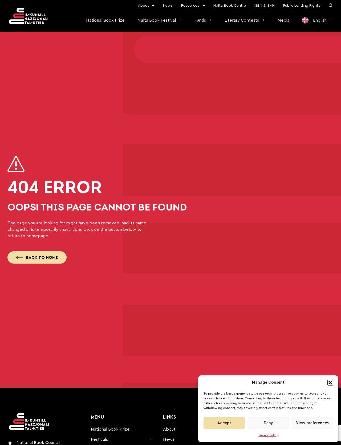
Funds (200, 20)
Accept (224, 423)
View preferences (312, 423)
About (143, 5)
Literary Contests (242, 20)
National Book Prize (105, 20)
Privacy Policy (268, 435)
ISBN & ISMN (264, 5)
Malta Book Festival (156, 20)
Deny (268, 423)
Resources (190, 5)
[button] (330, 382)
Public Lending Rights (301, 5)
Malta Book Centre (229, 5)
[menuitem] (317, 20)
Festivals (99, 439)
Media (283, 20)
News (168, 5)
